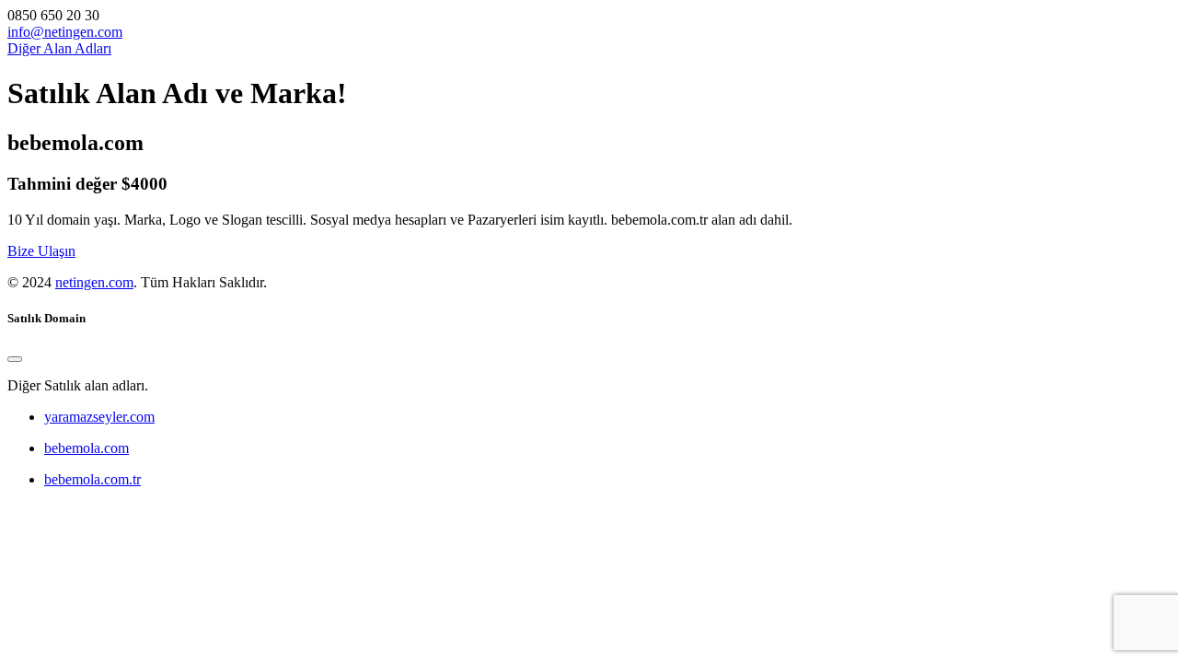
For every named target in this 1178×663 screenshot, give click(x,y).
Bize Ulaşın (41, 251)
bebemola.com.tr (92, 479)
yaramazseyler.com (99, 417)
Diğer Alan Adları (59, 48)
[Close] (14, 359)
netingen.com (94, 282)
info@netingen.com (64, 32)
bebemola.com (86, 448)
